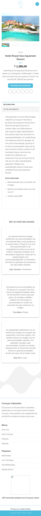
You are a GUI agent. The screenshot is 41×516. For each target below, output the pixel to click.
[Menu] (37, 4)
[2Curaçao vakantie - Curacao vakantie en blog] (20, 4)
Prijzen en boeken (20, 86)
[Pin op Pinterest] (27, 91)
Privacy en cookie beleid (20, 509)
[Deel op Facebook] (14, 91)
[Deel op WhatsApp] (10, 91)
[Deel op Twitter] (18, 91)
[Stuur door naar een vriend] (22, 91)
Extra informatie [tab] (11, 109)
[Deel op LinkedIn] (31, 91)
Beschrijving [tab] (9, 104)
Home (20, 52)
